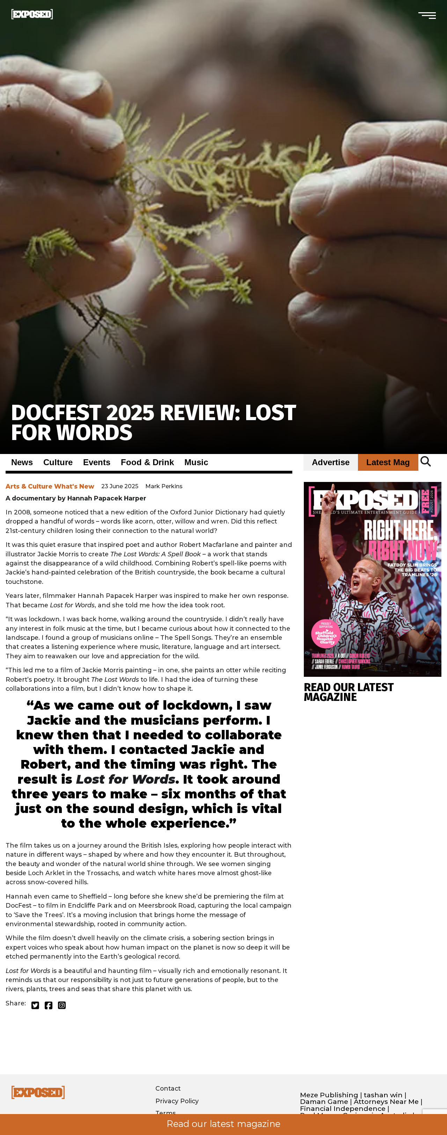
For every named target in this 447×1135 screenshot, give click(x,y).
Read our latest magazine (223, 1124)
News (22, 462)
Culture (58, 462)
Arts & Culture (29, 486)
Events (96, 462)
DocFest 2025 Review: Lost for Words (153, 423)
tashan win (383, 1095)
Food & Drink (147, 462)
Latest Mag (388, 462)
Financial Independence (343, 1108)
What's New (74, 486)
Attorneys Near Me (386, 1101)
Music (196, 462)
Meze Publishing (329, 1095)
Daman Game (324, 1101)
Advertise (331, 462)
